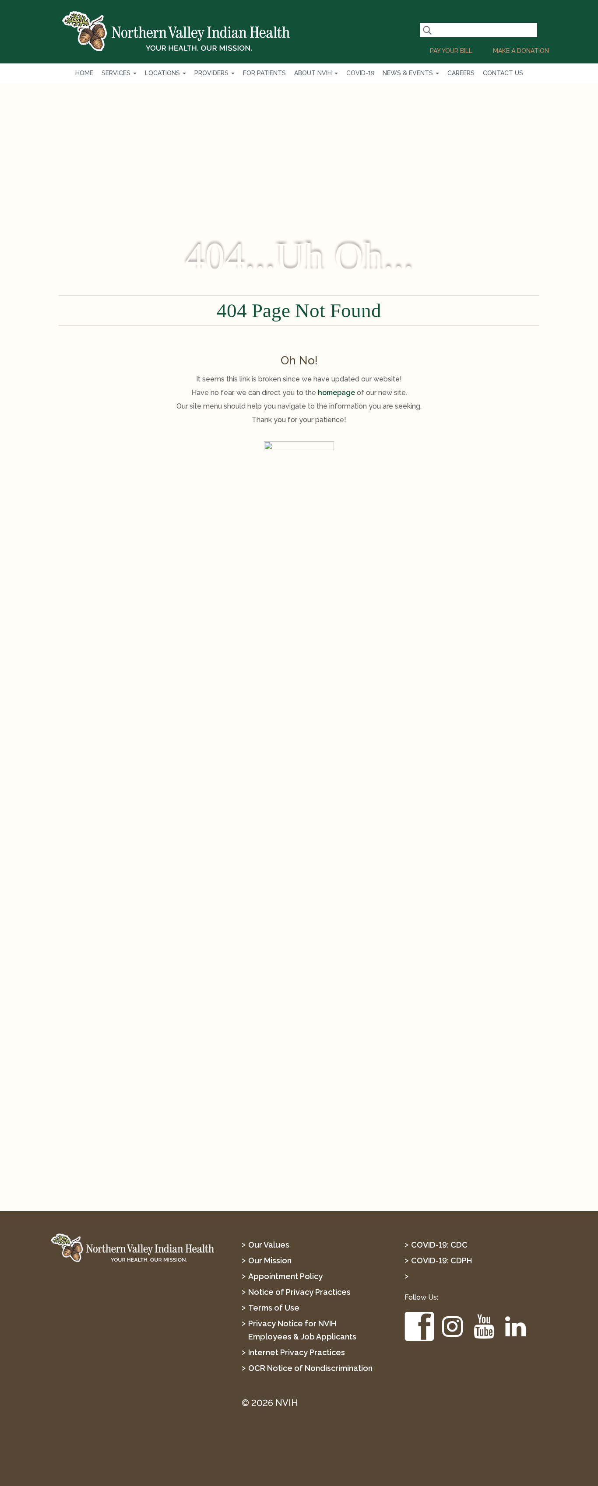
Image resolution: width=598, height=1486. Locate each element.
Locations (163, 73)
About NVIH (314, 73)
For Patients (264, 73)
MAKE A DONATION (521, 50)
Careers (461, 73)
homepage (336, 392)
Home (84, 73)
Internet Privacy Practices (296, 1352)
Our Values (268, 1244)
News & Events (409, 73)
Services (117, 73)
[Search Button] (427, 30)
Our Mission (270, 1260)
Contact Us (503, 73)
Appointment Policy (285, 1276)
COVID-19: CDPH (441, 1260)
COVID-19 (360, 73)
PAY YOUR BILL (451, 50)
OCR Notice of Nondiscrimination (310, 1368)
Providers (212, 73)
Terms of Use (273, 1307)
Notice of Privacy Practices (299, 1292)
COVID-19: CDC (439, 1244)
